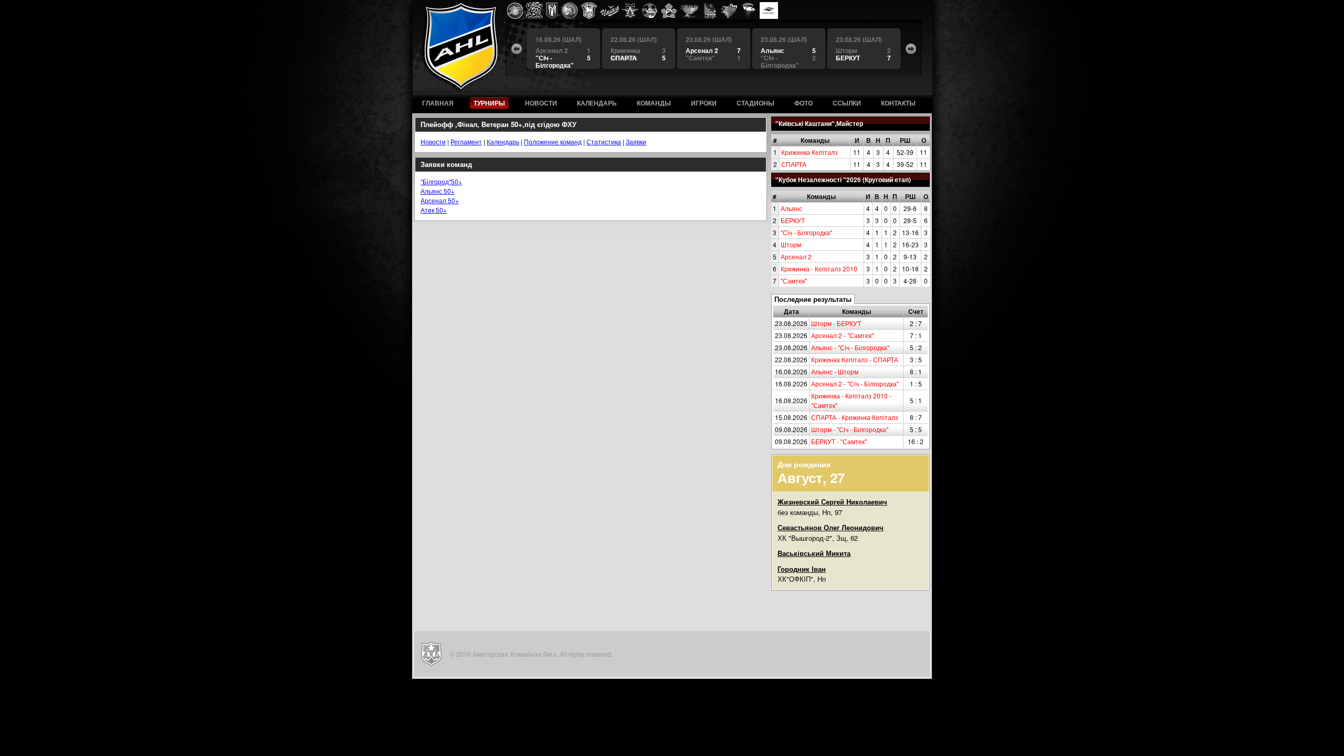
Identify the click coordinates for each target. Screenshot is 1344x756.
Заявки (636, 141)
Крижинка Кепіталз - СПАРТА (854, 359)
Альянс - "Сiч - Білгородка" (850, 347)
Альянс (791, 208)
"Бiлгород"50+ (441, 181)
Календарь (503, 141)
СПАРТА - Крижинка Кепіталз (854, 417)
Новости (433, 141)
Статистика (603, 141)
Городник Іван (802, 569)
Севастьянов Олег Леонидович (831, 527)
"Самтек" (794, 280)
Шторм (791, 244)
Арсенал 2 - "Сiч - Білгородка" (855, 383)
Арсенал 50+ (440, 200)
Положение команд (553, 141)
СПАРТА (793, 164)
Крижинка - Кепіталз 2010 (819, 268)
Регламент (466, 141)
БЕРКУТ (793, 220)
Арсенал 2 (796, 256)
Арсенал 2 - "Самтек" (842, 335)
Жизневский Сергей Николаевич (832, 502)
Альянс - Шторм (834, 371)
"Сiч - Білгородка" (806, 232)
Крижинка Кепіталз (809, 152)
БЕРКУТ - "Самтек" (839, 441)
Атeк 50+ (434, 209)
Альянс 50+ (438, 190)
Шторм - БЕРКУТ (836, 323)
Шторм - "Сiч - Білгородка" (849, 429)
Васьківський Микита (814, 553)
